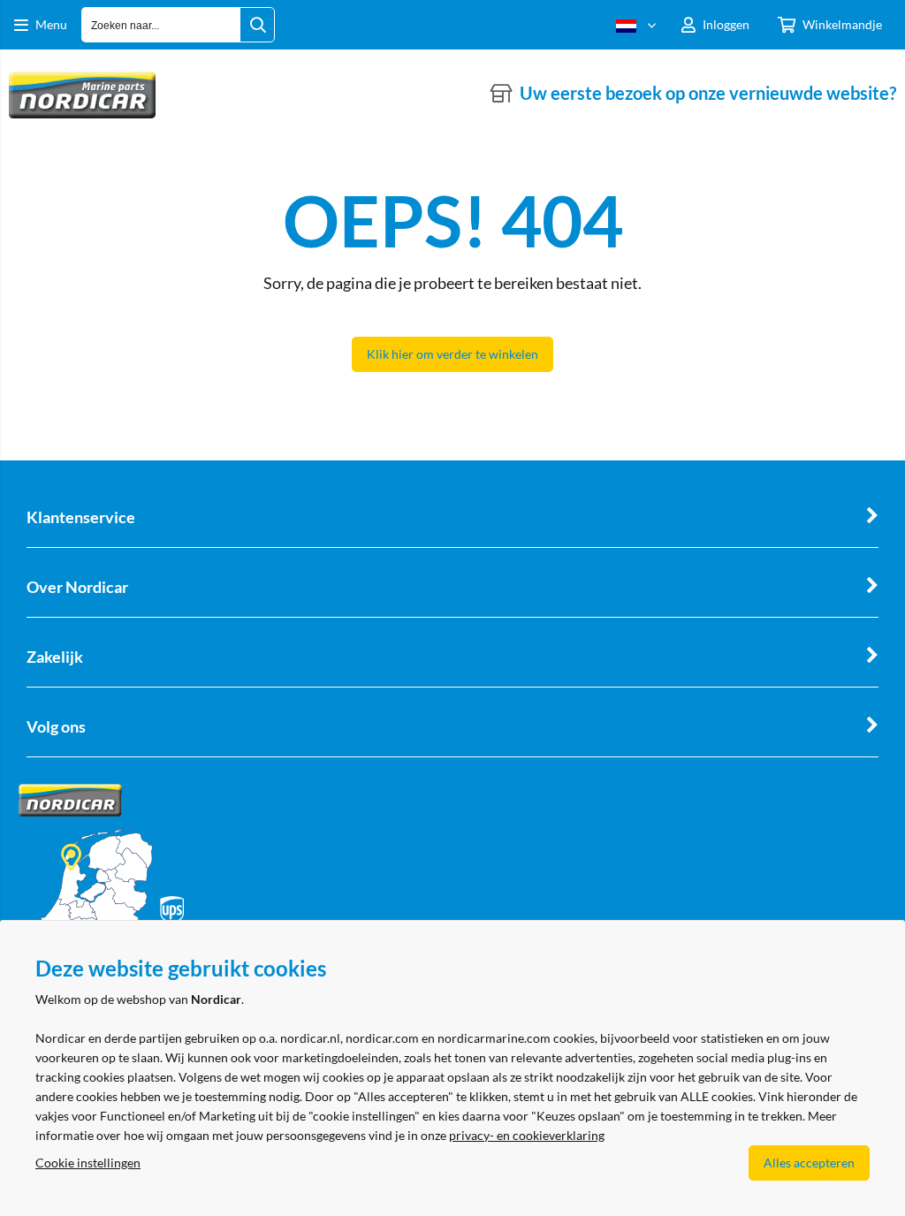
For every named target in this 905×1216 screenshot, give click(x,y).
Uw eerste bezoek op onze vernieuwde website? (708, 92)
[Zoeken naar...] (257, 24)
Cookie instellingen (88, 1162)
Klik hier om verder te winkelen (452, 353)
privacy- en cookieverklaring (527, 1135)
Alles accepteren (809, 1162)
